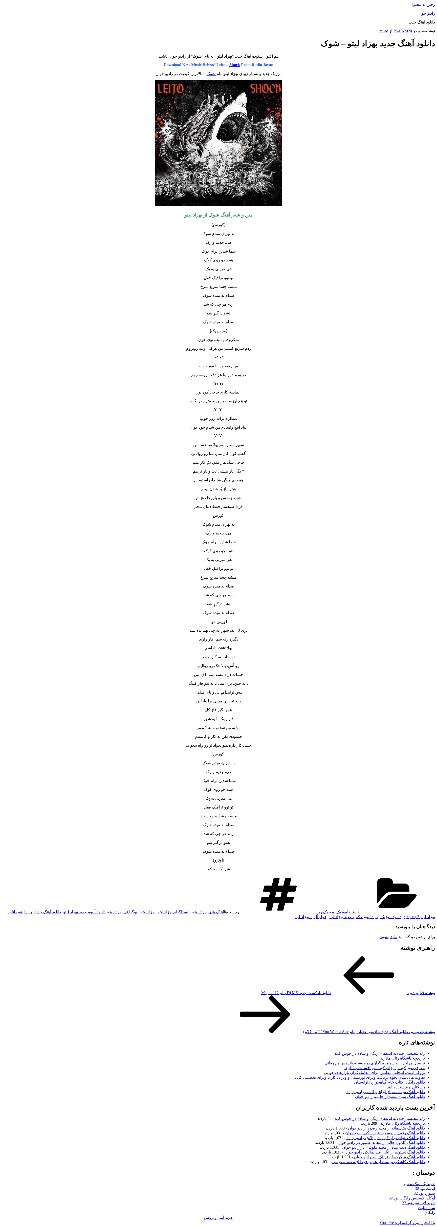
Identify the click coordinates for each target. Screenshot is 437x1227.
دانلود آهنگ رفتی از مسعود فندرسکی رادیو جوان (385, 1133)
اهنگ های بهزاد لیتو (208, 912)
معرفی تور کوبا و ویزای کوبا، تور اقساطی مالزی (384, 1068)
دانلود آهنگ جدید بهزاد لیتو (40, 912)
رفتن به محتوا (423, 4)
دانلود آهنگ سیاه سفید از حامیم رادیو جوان (390, 1096)
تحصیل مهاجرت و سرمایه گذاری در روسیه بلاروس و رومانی (374, 1063)
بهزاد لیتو (148, 912)
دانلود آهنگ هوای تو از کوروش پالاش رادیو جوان (385, 1138)
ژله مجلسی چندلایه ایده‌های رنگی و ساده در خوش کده (380, 1053)
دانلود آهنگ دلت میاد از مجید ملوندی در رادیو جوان (383, 1147)
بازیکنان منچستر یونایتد (406, 1087)
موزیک (341, 912)
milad (383, 31)
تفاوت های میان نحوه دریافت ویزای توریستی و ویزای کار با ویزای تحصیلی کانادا (359, 1077)
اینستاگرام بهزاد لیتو (174, 912)
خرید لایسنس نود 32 (418, 1203)
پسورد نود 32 (424, 1193)
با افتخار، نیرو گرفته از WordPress (407, 1222)
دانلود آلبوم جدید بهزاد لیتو (84, 912)
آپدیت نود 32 (425, 1188)
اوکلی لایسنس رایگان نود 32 (412, 1198)
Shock (234, 65)
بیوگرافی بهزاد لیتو (123, 912)
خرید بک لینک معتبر (419, 1184)
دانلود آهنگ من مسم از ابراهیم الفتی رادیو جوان (385, 1092)
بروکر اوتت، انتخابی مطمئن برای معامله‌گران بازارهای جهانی (374, 1072)
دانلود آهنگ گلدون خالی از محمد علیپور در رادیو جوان (381, 1142)
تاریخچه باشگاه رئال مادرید (402, 1058)
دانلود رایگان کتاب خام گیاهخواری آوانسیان (389, 1082)
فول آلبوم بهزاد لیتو (310, 917)
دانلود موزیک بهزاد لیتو (383, 917)
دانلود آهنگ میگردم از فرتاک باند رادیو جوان (389, 1157)
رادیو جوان (426, 13)
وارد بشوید (388, 937)
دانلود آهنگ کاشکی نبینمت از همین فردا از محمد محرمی (378, 1162)
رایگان (429, 1212)
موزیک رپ (325, 912)
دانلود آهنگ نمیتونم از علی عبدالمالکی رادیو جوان (384, 1152)
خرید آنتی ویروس (218, 1217)
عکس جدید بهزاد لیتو (346, 917)
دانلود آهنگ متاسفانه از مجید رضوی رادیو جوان (386, 1128)
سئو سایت (426, 1208)
